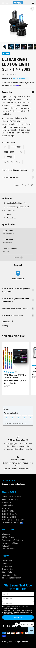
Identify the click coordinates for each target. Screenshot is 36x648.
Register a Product (9, 575)
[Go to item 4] (24, 47)
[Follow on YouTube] (13, 626)
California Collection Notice (13, 497)
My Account (7, 566)
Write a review (21, 78)
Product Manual (18, 278)
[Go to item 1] (5, 47)
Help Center (7, 560)
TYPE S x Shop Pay (10, 514)
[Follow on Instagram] (8, 626)
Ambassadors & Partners (12, 540)
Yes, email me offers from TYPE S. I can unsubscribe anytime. (16, 607)
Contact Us (6, 563)
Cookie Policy (7, 505)
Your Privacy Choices (10, 523)
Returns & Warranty (10, 499)
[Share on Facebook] (22, 185)
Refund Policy (7, 546)
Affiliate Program (9, 537)
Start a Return (8, 572)
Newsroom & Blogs (10, 543)
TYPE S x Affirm (8, 511)
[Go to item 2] (11, 47)
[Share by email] (32, 185)
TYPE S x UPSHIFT (9, 517)
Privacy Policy (7, 502)
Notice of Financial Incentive (13, 520)
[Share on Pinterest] (29, 185)
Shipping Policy (16, 449)
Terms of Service (9, 508)
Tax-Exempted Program (12, 578)
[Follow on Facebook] (3, 626)
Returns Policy (17, 469)
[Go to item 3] (17, 47)
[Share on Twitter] (25, 185)
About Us (6, 534)
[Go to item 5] (30, 47)
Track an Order (8, 569)
